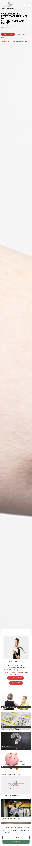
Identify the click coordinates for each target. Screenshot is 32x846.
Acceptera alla (16, 841)
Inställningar (16, 837)
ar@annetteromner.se (22, 670)
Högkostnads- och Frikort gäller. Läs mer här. (14, 41)
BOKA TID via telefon (15, 677)
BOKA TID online (16, 682)
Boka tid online (8, 34)
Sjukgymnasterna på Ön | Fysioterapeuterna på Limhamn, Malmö (9, 5)
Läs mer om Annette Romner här (13, 672)
